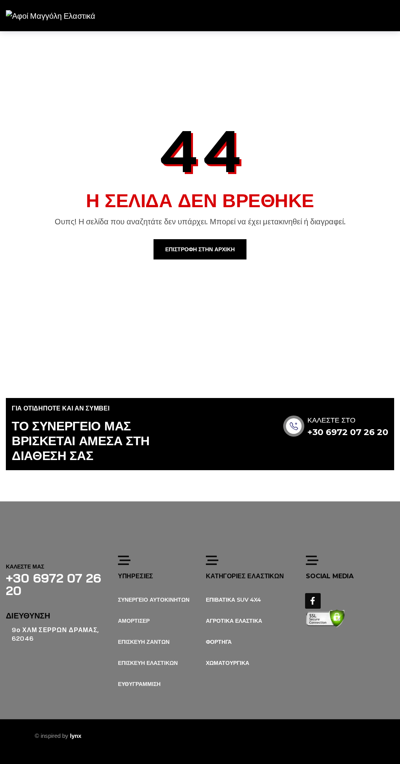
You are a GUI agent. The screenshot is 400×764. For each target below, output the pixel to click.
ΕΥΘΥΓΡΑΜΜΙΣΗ (139, 684)
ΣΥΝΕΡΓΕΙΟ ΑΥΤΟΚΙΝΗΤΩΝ (153, 599)
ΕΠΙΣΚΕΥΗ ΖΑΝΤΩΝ (144, 641)
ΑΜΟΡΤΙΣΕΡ (134, 620)
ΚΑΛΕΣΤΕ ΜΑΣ (25, 566)
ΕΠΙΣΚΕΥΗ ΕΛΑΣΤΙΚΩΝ (148, 662)
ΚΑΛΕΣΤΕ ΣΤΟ (331, 420)
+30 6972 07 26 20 (347, 432)
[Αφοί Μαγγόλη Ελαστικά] (50, 15)
